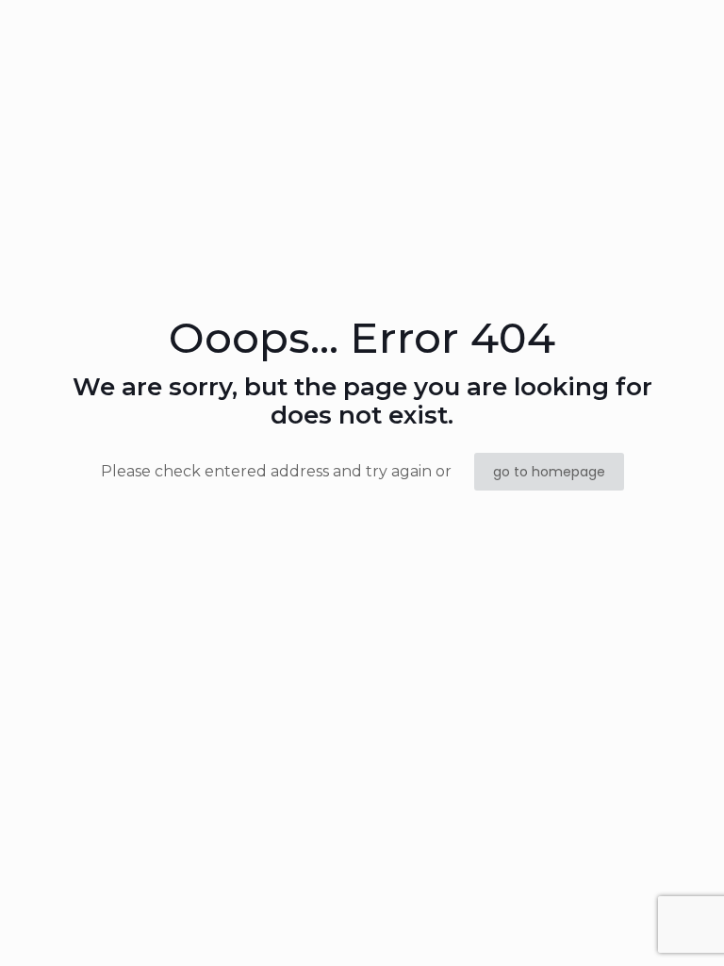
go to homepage (549, 471)
